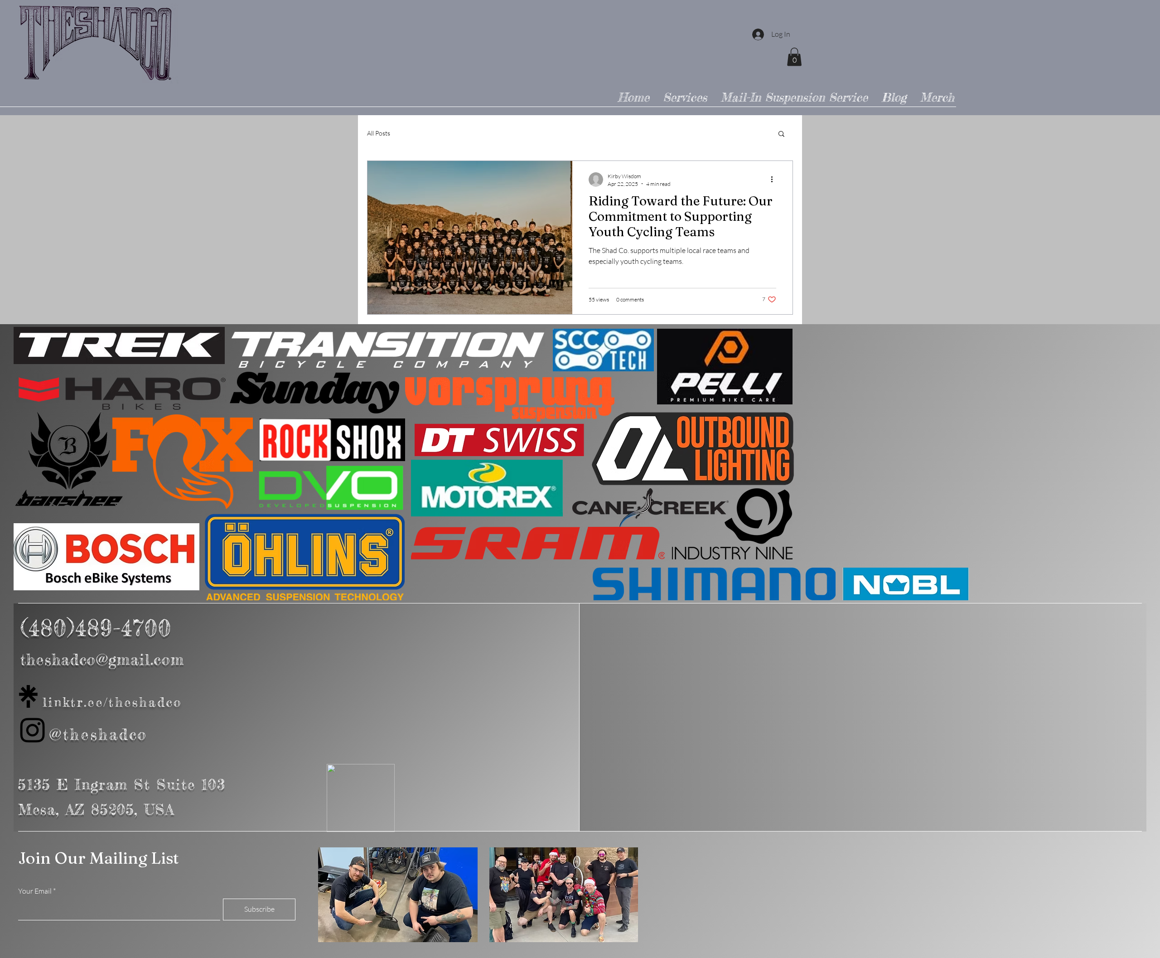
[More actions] (774, 179)
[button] (794, 57)
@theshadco (98, 734)
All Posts (378, 133)
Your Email (35, 891)
